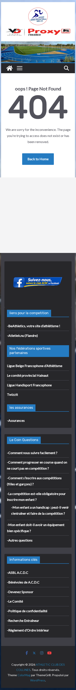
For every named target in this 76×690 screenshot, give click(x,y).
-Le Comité (15, 601)
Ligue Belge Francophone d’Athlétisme (34, 366)
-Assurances (16, 420)
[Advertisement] (38, 215)
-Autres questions (20, 540)
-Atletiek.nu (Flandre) (22, 335)
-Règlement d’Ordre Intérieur (28, 630)
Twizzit (12, 394)
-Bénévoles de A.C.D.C (23, 582)
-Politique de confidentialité (27, 611)
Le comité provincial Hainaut (27, 375)
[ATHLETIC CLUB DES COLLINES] (9, 68)
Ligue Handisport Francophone (29, 385)
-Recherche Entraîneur (23, 620)
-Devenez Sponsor (20, 592)
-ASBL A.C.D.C (17, 572)
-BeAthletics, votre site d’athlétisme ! (33, 326)
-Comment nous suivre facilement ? (32, 453)
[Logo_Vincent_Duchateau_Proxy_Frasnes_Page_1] (37, 31)
